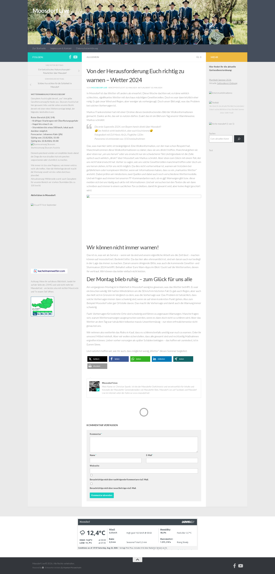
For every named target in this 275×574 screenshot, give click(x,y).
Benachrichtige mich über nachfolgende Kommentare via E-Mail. (119, 479)
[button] (97, 359)
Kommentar (96, 434)
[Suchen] (239, 139)
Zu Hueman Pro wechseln (71, 568)
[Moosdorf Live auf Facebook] (70, 57)
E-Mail (149, 455)
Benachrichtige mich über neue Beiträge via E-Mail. (113, 488)
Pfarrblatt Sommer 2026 (220, 80)
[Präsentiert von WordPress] (43, 568)
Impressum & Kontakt (61, 48)
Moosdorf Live (50, 10)
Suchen (212, 133)
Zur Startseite (39, 48)
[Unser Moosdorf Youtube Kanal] (75, 57)
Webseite (94, 466)
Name (93, 455)
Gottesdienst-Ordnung (227, 83)
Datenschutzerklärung (87, 48)
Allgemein (93, 57)
